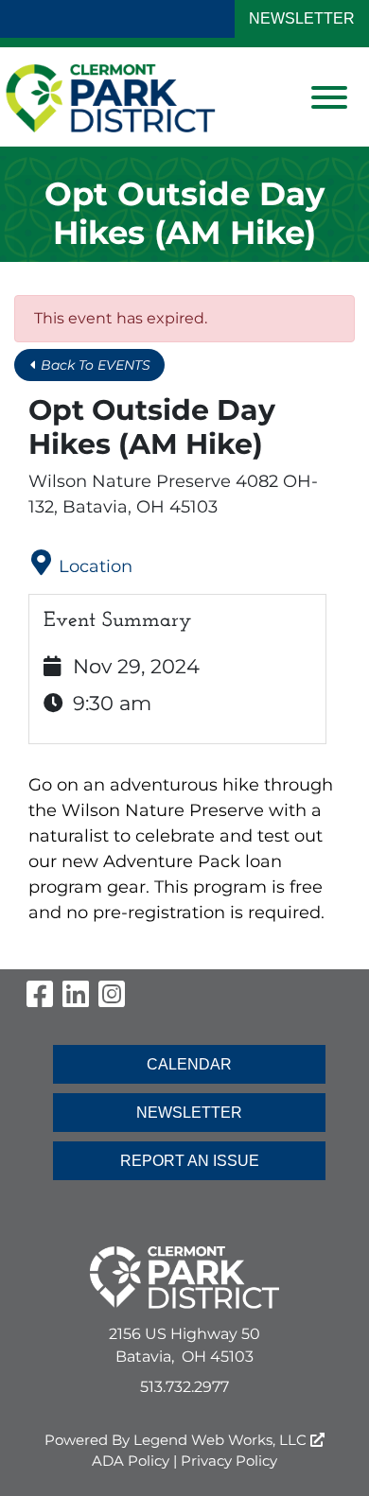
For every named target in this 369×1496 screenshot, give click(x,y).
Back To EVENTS (93, 365)
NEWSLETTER (302, 18)
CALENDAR (189, 1064)
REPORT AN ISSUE (189, 1161)
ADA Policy (130, 1461)
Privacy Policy (229, 1461)
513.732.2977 (184, 1387)
